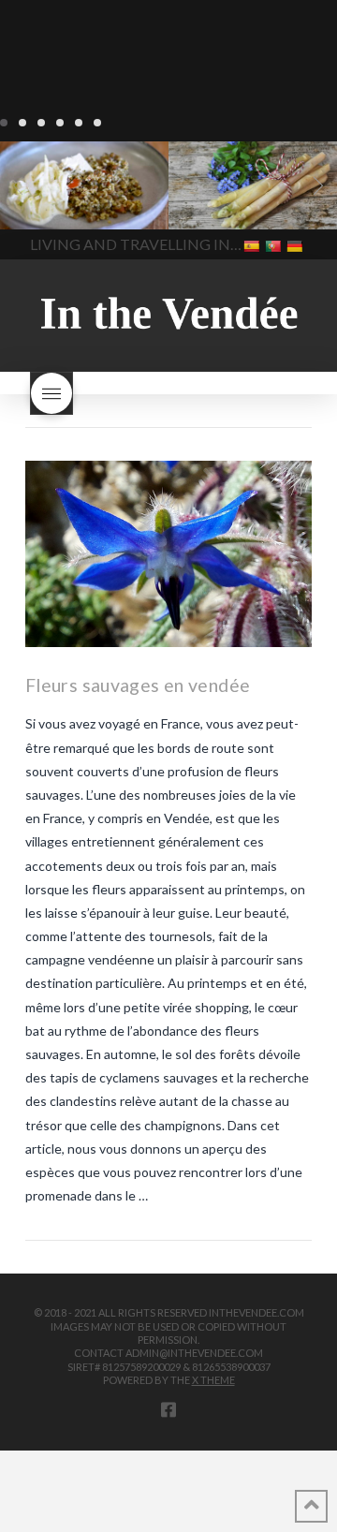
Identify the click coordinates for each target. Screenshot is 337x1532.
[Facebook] (168, 1409)
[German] (296, 244)
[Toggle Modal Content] (51, 393)
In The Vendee (68, 202)
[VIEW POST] (168, 554)
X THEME (213, 1380)
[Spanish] (253, 244)
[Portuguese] (275, 244)
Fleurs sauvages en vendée (137, 685)
